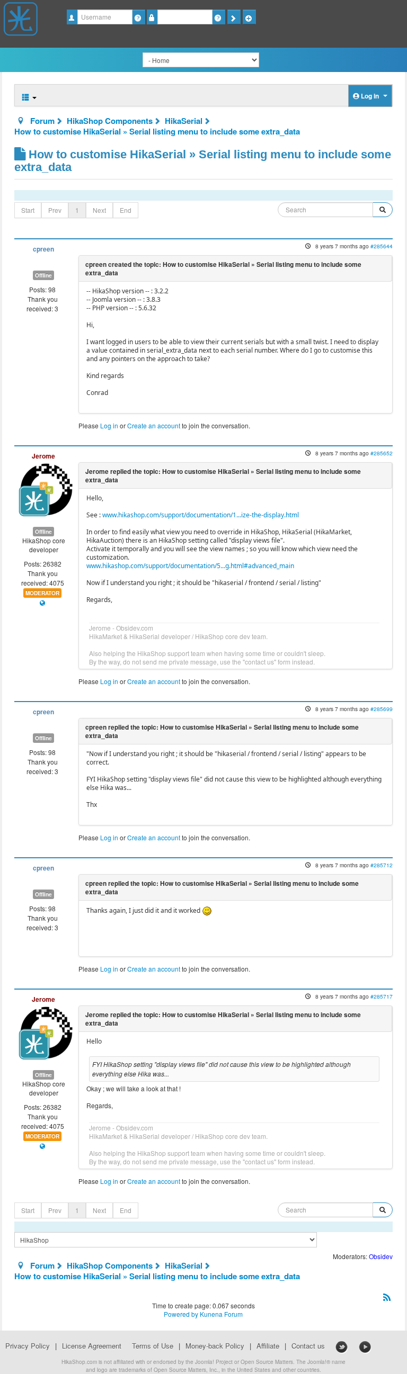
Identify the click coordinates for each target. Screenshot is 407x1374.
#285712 (381, 865)
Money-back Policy (214, 1346)
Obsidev (381, 1256)
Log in (109, 425)
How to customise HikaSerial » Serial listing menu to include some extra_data (157, 131)
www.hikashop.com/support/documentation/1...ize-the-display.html (200, 514)
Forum (42, 121)
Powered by (181, 1313)
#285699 (381, 709)
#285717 (381, 996)
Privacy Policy (27, 1346)
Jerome (43, 456)
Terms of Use (152, 1346)
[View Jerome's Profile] (45, 488)
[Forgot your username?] (138, 17)
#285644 (381, 246)
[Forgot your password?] (218, 17)
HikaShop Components (110, 121)
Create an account (153, 425)
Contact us (308, 1346)
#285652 (381, 453)
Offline (43, 275)
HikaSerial (183, 121)
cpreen (43, 249)
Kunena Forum (221, 1313)
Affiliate (267, 1346)
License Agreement (91, 1346)
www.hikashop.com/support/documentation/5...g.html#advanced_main (190, 565)
